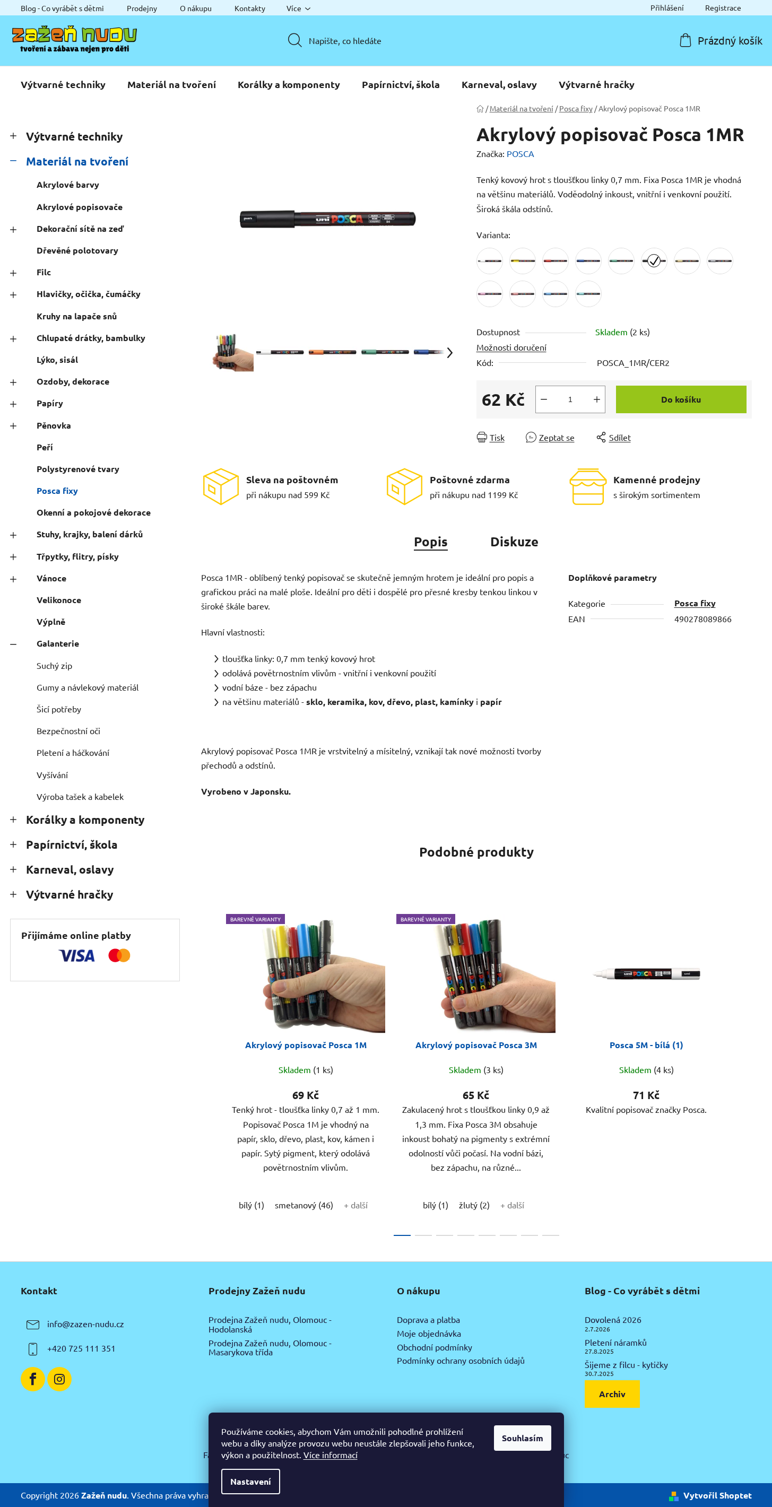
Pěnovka (54, 425)
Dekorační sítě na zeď (80, 228)
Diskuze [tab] (514, 541)
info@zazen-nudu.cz (85, 1324)
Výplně (51, 621)
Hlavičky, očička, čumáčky (89, 293)
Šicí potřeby (59, 708)
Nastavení (250, 1481)
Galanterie (58, 643)
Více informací (330, 1454)
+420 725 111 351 (81, 1348)
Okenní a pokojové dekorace (94, 512)
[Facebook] (33, 1379)
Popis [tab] (431, 541)
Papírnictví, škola (72, 844)
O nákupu (196, 8)
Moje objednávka (429, 1333)
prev (209, 1072)
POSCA (520, 153)
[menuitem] (63, 84)
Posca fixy (57, 490)
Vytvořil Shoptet (717, 1495)
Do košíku (681, 399)
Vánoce (51, 577)
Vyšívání (52, 774)
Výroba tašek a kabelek (80, 796)
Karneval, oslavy (70, 869)
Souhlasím (522, 1437)
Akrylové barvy (68, 184)
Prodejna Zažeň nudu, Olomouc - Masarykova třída (270, 1347)
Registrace (723, 7)
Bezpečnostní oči (68, 730)
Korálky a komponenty (85, 819)
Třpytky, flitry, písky (78, 556)
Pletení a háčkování (73, 752)
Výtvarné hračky (69, 894)
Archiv (612, 1393)
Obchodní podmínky (434, 1347)
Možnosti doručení (511, 347)
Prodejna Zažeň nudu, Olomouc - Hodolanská (270, 1324)
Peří (45, 446)
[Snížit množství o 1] (544, 399)
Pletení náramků (616, 1342)
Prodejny (142, 8)
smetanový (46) (304, 1204)
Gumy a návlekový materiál (87, 687)
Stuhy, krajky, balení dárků (90, 533)
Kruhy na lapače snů (77, 315)
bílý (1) (251, 1204)
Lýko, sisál (57, 359)
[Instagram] (59, 1379)
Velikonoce (59, 599)
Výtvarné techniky (74, 136)
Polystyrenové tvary (78, 468)
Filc (44, 271)
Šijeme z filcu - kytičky (626, 1365)
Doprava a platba (428, 1320)
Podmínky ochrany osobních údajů (461, 1360)
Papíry (50, 402)
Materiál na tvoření (77, 161)
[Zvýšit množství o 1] (597, 399)
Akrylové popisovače (80, 206)
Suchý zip (54, 665)
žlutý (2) (474, 1204)
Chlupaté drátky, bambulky (91, 337)
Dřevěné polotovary (77, 250)
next (743, 1072)
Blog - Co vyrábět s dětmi (62, 8)
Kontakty (250, 8)
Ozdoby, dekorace (73, 381)
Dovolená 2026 (613, 1320)
